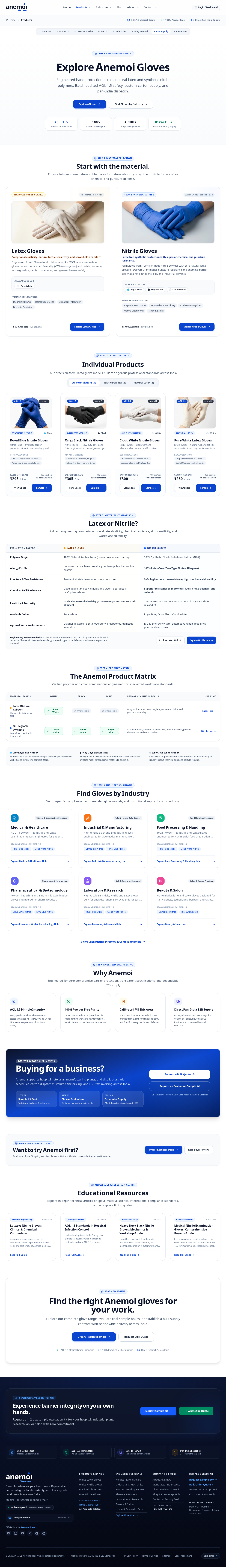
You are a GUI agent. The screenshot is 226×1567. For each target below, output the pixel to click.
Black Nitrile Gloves (90, 1489)
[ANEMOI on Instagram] (15, 1533)
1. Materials (45, 31)
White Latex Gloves (90, 1479)
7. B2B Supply (161, 31)
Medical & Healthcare (128, 1479)
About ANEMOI (162, 1479)
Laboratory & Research (129, 1499)
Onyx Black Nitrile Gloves (84, 440)
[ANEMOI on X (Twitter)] (29, 1533)
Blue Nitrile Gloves (90, 1494)
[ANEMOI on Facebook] (37, 1533)
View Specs (20, 488)
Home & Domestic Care (129, 1509)
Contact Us (150, 7)
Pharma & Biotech (126, 1494)
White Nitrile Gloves (91, 1484)
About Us (133, 7)
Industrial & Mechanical (130, 1484)
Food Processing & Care (130, 1489)
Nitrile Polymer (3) (115, 382)
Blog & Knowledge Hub (166, 1494)
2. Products (63, 31)
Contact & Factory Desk (166, 1499)
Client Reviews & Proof (166, 1489)
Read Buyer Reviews (198, 1149)
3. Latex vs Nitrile (83, 31)
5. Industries (119, 31)
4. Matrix (103, 31)
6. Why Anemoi (140, 31)
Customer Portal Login (202, 1494)
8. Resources (180, 31)
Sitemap (166, 1555)
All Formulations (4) (84, 382)
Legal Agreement (183, 1555)
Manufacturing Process (166, 1484)
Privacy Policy (131, 1555)
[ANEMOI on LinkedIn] (8, 1533)
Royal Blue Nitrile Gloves (29, 440)
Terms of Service (150, 1555)
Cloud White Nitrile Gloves (140, 440)
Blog (119, 7)
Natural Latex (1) (144, 382)
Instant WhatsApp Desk (203, 1489)
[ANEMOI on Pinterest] (44, 1533)
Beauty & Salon (125, 1504)
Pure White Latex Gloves (193, 440)
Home (67, 7)
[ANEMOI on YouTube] (22, 1533)
